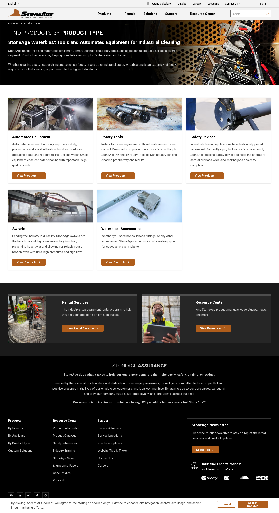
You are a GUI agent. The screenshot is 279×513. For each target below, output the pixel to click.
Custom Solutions (20, 450)
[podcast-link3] (261, 479)
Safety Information (65, 443)
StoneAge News (64, 458)
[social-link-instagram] (46, 495)
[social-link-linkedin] (21, 495)
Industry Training (64, 450)
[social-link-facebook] (38, 495)
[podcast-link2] (244, 479)
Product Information (66, 428)
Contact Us (105, 458)
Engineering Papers (65, 465)
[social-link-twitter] (29, 495)
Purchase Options (110, 443)
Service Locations (110, 435)
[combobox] (250, 13)
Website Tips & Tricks (112, 450)
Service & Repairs (109, 428)
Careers (103, 465)
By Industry (15, 428)
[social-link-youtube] (12, 495)
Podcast (58, 480)
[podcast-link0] (209, 479)
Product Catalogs (64, 435)
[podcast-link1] (227, 479)
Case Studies (62, 473)
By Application (17, 435)
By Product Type (19, 443)
